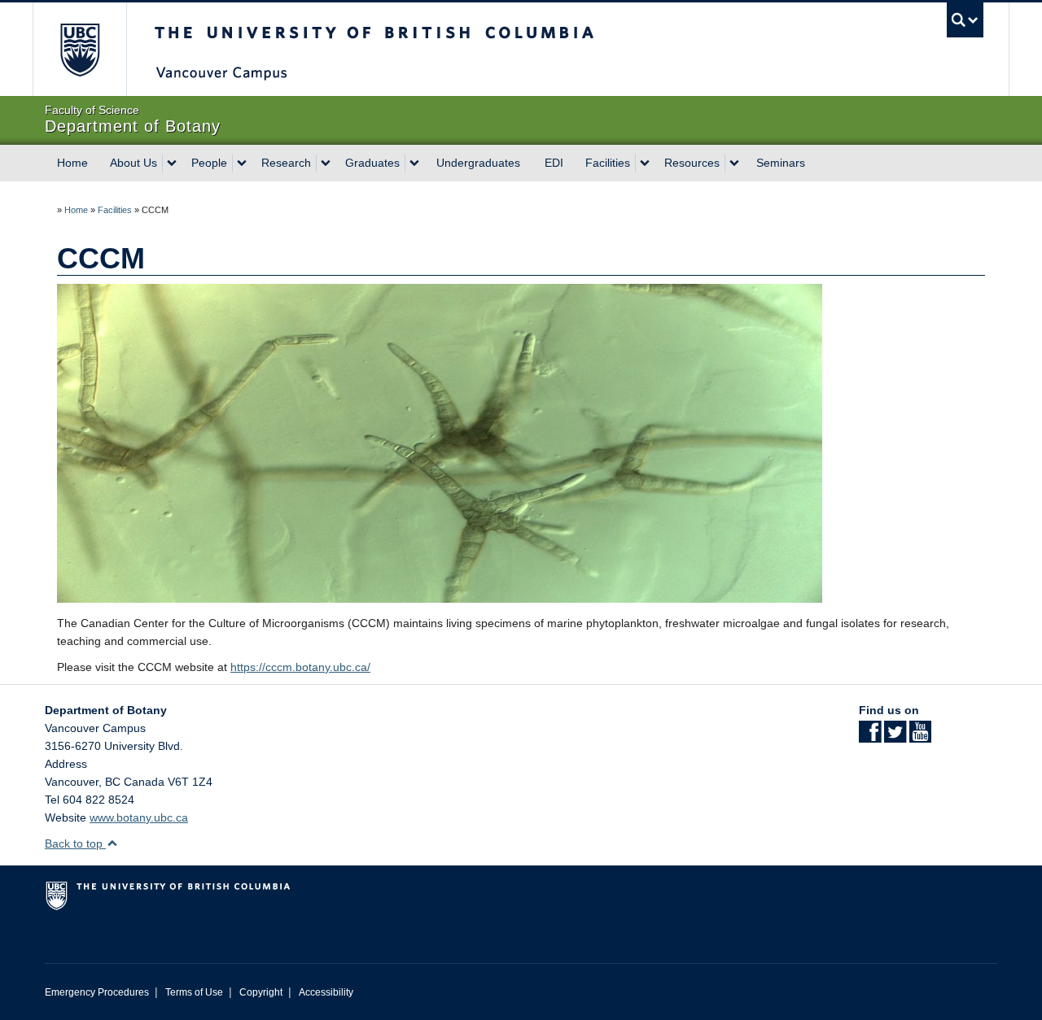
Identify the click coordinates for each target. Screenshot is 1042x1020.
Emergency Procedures (97, 992)
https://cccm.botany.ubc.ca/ (300, 666)
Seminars (780, 162)
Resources (692, 162)
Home (72, 162)
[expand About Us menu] (172, 163)
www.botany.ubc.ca (139, 817)
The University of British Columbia (79, 49)
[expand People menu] (242, 163)
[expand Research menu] (325, 163)
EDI (554, 162)
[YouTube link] (920, 736)
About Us (133, 162)
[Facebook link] (870, 736)
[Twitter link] (895, 736)
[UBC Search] (965, 19)
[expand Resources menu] (734, 163)
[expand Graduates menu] (414, 163)
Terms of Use (194, 992)
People (209, 162)
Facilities (607, 162)
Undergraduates (478, 162)
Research (286, 162)
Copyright (260, 992)
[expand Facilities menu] (645, 163)
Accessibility (326, 992)
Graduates (372, 162)
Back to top (75, 843)
